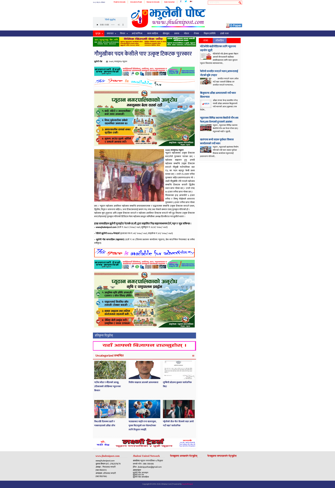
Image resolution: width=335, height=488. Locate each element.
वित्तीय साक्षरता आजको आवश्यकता (143, 382)
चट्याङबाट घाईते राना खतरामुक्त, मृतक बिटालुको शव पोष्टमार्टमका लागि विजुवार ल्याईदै (142, 425)
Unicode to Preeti (136, 2)
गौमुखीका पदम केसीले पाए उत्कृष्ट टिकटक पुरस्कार (143, 53)
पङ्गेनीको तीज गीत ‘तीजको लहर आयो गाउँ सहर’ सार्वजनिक (178, 424)
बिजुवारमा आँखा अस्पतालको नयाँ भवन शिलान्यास (218, 95)
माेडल (186, 33)
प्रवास (176, 33)
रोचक (196, 33)
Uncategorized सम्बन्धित (109, 355)
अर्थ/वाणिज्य (137, 33)
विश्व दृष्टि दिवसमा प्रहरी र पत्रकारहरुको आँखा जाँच (104, 424)
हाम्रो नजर (224, 33)
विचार (122, 33)
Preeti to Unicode (119, 2)
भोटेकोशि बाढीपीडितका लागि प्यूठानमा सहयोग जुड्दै (218, 48)
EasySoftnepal (187, 484)
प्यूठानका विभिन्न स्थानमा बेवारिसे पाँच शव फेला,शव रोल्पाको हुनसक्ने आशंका (219, 120)
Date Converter (169, 2)
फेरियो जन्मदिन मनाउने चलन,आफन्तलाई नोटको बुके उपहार (219, 73)
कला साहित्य (152, 33)
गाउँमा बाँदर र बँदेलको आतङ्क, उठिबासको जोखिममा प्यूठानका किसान (107, 386)
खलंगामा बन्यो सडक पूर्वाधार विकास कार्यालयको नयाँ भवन (217, 141)
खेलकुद (166, 33)
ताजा (205, 40)
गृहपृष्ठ (97, 33)
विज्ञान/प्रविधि (210, 33)
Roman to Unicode (153, 2)
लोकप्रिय (220, 40)
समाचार (110, 33)
